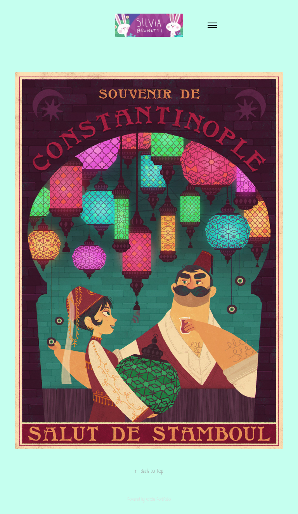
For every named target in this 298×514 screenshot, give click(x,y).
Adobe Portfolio (158, 499)
